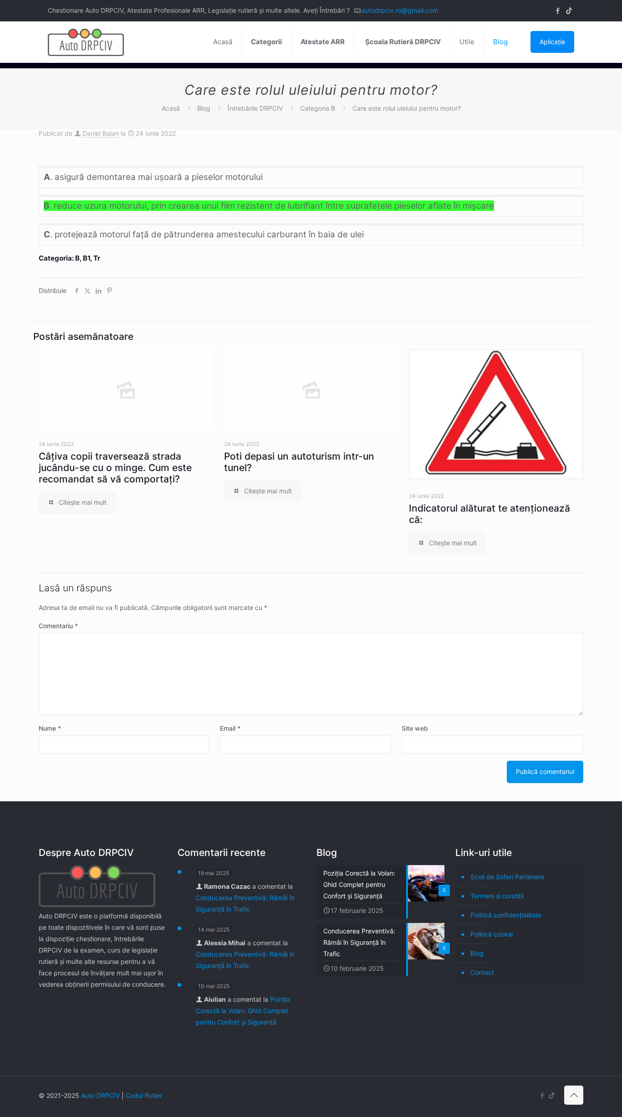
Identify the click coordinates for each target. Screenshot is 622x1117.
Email (230, 728)
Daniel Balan (100, 133)
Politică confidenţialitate (505, 915)
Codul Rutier (144, 1095)
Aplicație (552, 42)
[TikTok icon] (569, 10)
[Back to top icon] (573, 1095)
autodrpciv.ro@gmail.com (400, 10)
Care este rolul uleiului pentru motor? (406, 108)
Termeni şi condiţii (497, 896)
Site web (415, 728)
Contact (482, 972)
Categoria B (317, 108)
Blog (203, 108)
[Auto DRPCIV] (86, 41)
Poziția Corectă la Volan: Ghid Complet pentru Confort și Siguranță (243, 1010)
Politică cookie (491, 934)
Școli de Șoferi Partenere (507, 877)
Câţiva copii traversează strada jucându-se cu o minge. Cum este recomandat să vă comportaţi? (115, 468)
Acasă (171, 108)
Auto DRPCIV (100, 1095)
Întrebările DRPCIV (255, 108)
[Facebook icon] (557, 10)
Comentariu (58, 626)
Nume (50, 728)
